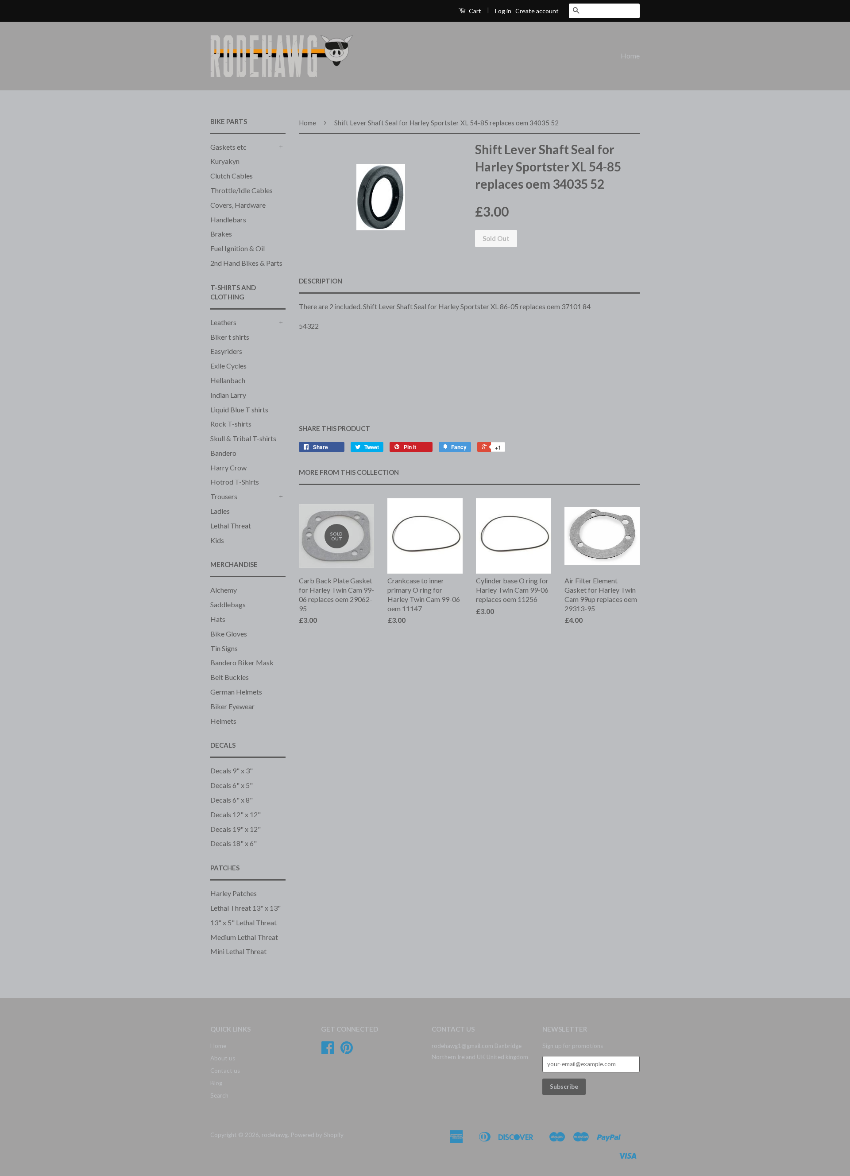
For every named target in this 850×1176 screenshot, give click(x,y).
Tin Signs (224, 648)
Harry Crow (228, 467)
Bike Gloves (228, 633)
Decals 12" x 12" (235, 814)
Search (219, 1095)
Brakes (221, 233)
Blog (216, 1083)
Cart (474, 11)
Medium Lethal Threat (244, 937)
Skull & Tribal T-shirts (243, 438)
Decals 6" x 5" (231, 785)
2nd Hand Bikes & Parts (246, 263)
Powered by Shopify (317, 1134)
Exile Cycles (228, 365)
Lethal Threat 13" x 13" (245, 908)
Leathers (223, 322)
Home (630, 55)
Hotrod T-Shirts (234, 481)
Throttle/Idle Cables (241, 190)
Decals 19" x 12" (235, 829)
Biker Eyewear (232, 706)
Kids (217, 540)
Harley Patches (233, 893)
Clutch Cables (231, 175)
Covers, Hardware (238, 205)
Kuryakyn (225, 161)
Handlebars (228, 219)
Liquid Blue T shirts (239, 409)
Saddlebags (228, 604)
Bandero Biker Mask (242, 662)
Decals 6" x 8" (231, 800)
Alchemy (223, 590)
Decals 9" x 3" (231, 770)
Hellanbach (227, 380)
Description (320, 281)
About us (222, 1058)
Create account (537, 11)
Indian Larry (228, 395)
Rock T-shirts (230, 423)
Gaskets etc (228, 147)
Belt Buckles (229, 677)
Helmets (223, 721)
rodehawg (275, 1134)
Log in (503, 11)
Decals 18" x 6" (233, 843)
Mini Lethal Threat (238, 951)
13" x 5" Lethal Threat (243, 922)
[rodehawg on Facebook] (327, 1050)
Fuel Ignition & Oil (237, 248)
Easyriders (226, 351)
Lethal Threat (230, 525)
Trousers (223, 496)
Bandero (223, 453)
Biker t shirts (229, 337)
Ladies (220, 511)
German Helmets (236, 691)
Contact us (225, 1070)
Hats (217, 619)
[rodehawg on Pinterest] (346, 1050)
